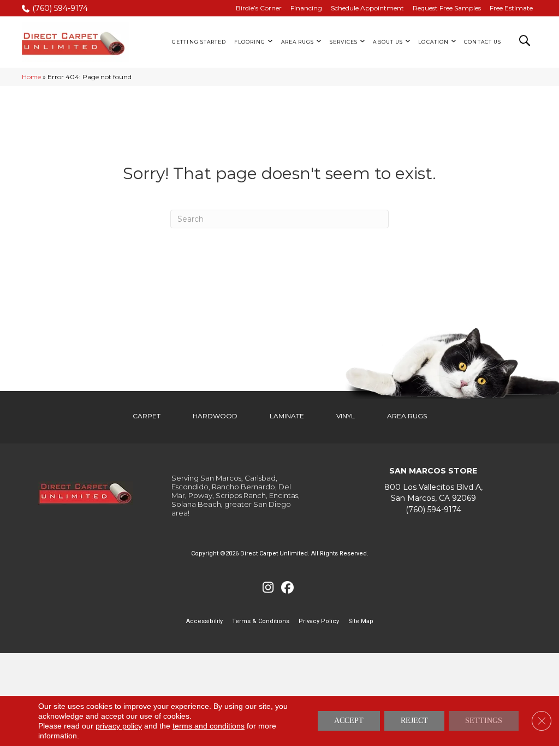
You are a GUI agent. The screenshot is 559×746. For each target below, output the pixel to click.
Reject (414, 721)
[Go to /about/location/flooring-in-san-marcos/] (433, 492)
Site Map (360, 621)
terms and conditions (209, 725)
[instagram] (268, 588)
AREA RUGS (407, 416)
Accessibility (204, 621)
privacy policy (119, 725)
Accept (349, 721)
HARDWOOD (215, 416)
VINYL (345, 416)
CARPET (146, 416)
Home (31, 77)
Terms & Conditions (260, 621)
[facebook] (287, 588)
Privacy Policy (319, 621)
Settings (483, 721)
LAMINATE (287, 416)
